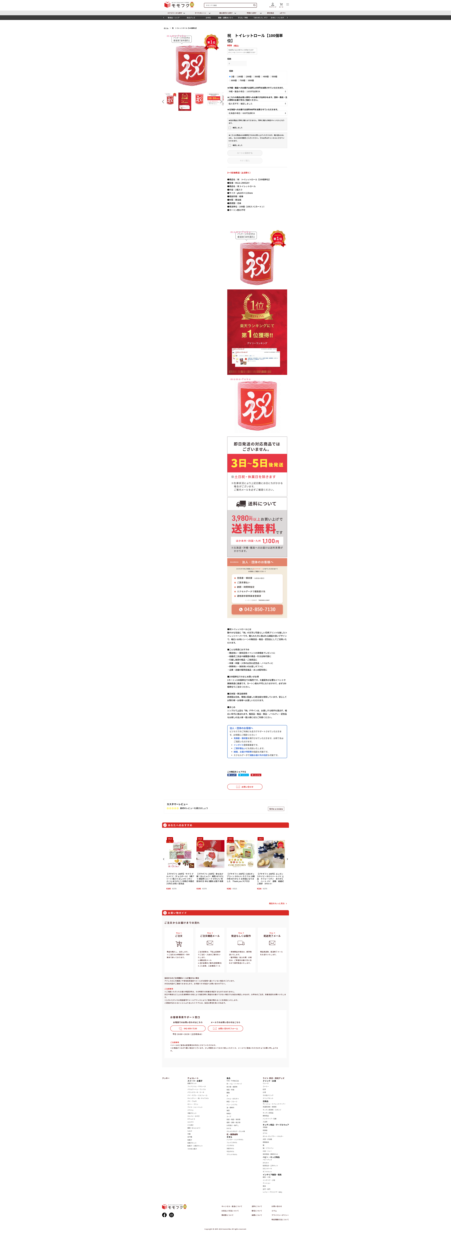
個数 (229, 58)
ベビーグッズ (267, 1159)
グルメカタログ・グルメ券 (236, 1131)
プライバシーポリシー (280, 1215)
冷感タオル (230, 1148)
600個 (234, 80)
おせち (229, 1128)
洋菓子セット (192, 1113)
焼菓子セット (192, 1083)
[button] (163, 17)
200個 (248, 76)
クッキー (166, 1078)
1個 (232, 76)
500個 (274, 76)
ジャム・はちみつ (233, 1098)
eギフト (283, 13)
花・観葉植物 (232, 1134)
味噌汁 (229, 1113)
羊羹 (189, 1134)
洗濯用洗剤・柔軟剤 (269, 1107)
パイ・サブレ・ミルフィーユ (197, 1095)
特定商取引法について (280, 1219)
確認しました (238, 127)
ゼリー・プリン (192, 1104)
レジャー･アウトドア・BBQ (272, 1192)
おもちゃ (266, 1163)
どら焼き (190, 1125)
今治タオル (230, 1151)
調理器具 (266, 1142)
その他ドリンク (268, 1095)
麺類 (228, 1092)
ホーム (166, 28)
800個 (251, 80)
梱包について (257, 1211)
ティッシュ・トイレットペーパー (274, 1104)
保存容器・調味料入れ (270, 1154)
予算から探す (252, 13)
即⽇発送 (270, 13)
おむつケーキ (267, 1168)
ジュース (266, 1083)
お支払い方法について (230, 1211)
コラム (274, 1211)
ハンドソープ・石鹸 (269, 1119)
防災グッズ (191, 17)
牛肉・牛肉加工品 (233, 1081)
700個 (242, 80)
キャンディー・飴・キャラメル (198, 1098)
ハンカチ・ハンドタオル (235, 1139)
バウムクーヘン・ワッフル (196, 1089)
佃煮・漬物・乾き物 (233, 1122)
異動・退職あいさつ (225, 17)
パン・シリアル (232, 1104)
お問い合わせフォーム (228, 1028)
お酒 (264, 1092)
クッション (266, 1183)
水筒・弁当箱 (267, 1139)
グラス (265, 1133)
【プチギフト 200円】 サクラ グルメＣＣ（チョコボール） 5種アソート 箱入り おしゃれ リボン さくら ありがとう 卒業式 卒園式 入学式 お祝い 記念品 (180, 879)
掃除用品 (266, 1116)
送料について (257, 1206)
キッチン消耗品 (268, 1113)
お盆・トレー (267, 1151)
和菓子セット (192, 1143)
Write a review (276, 808)
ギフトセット (267, 1171)
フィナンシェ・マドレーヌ (196, 1086)
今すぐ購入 (245, 160)
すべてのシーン (200, 13)
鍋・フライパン (268, 1148)
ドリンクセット (268, 1098)
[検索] (254, 5)
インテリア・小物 (269, 1180)
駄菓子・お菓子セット (195, 1146)
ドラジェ (190, 1110)
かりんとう (191, 1119)
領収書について (228, 1215)
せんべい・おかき (193, 1116)
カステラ (190, 1122)
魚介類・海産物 (232, 1087)
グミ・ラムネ (192, 1101)
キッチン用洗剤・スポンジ (272, 1110)
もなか (189, 1131)
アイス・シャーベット (195, 1107)
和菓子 (189, 1140)
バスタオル (230, 1145)
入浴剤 (265, 1122)
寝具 (264, 1186)
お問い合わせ (247, 786)
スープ (229, 1116)
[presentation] (163, 859)
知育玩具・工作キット (270, 1165)
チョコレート (193, 1078)
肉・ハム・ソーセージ (234, 1084)
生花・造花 (266, 1189)
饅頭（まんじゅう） (194, 1128)
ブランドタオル (232, 1154)
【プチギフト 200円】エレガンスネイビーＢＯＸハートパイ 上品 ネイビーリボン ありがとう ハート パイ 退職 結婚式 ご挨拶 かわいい (271, 879)
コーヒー (266, 1086)
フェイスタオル (232, 1142)
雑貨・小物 (266, 1177)
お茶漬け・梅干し (233, 1125)
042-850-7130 (190, 1028)
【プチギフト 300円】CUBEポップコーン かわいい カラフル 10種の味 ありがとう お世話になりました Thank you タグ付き (241, 877)
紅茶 (264, 1089)
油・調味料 (230, 1107)
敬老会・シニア (173, 17)
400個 (266, 76)
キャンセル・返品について (232, 1206)
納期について (257, 1215)
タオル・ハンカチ (277, 17)
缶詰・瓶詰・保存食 (233, 1119)
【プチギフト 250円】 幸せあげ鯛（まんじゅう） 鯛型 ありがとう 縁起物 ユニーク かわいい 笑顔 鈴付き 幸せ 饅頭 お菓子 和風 (210, 877)
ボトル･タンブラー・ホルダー (273, 1136)
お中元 (208, 17)
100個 (240, 76)
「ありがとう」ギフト (260, 18)
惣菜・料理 (230, 1090)
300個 (257, 76)
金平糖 (189, 1137)
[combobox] (230, 5)
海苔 (228, 1110)
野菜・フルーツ (232, 1101)
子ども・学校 (243, 17)
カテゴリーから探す (174, 13)
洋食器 (265, 1127)
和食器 (265, 1130)
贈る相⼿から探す (226, 13)
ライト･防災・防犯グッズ (273, 1078)
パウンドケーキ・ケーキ (195, 1092)
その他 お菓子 (192, 1149)
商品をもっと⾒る (277, 903)
